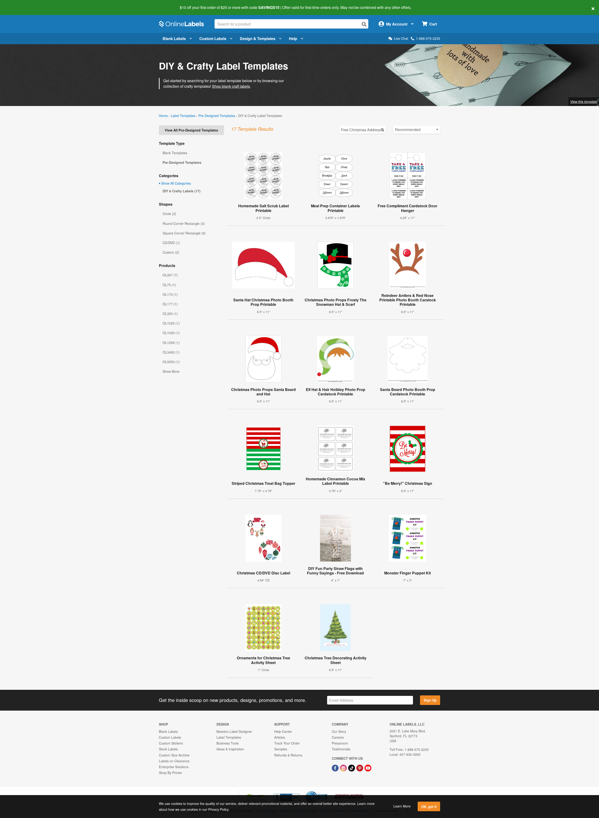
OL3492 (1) (171, 352)
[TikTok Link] (352, 767)
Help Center (283, 731)
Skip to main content (17, 4)
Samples (280, 749)
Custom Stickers (171, 743)
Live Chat (401, 38)
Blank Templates (175, 152)
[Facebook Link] (336, 767)
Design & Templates (257, 38)
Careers (338, 737)
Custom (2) (171, 252)
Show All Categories (175, 183)
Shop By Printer (170, 772)
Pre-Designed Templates (216, 115)
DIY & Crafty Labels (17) (182, 191)
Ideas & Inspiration (230, 749)
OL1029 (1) (171, 332)
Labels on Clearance (174, 761)
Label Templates (183, 115)
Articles (279, 737)
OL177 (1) (170, 304)
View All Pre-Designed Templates (191, 130)
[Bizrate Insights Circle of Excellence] (326, 791)
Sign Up (430, 700)
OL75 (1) (169, 284)
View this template (583, 101)
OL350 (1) (170, 313)
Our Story (339, 731)
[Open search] (364, 24)
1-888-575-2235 (428, 38)
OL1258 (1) (171, 342)
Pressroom (340, 743)
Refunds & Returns (288, 755)
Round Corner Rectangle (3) (184, 223)
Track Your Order (287, 743)
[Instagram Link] (344, 767)
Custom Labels (212, 38)
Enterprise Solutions (174, 766)
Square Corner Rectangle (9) (184, 233)
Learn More (402, 806)
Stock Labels (168, 749)
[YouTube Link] (368, 767)
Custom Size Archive (174, 755)
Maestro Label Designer (234, 731)
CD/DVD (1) (171, 242)
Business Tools (227, 743)
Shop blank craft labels (231, 86)
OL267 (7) (170, 275)
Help (293, 38)
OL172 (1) (170, 294)
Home (163, 115)
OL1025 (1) (171, 323)
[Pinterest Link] (360, 767)
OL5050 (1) (171, 361)
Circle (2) (169, 213)
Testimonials (341, 749)
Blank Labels (174, 38)
